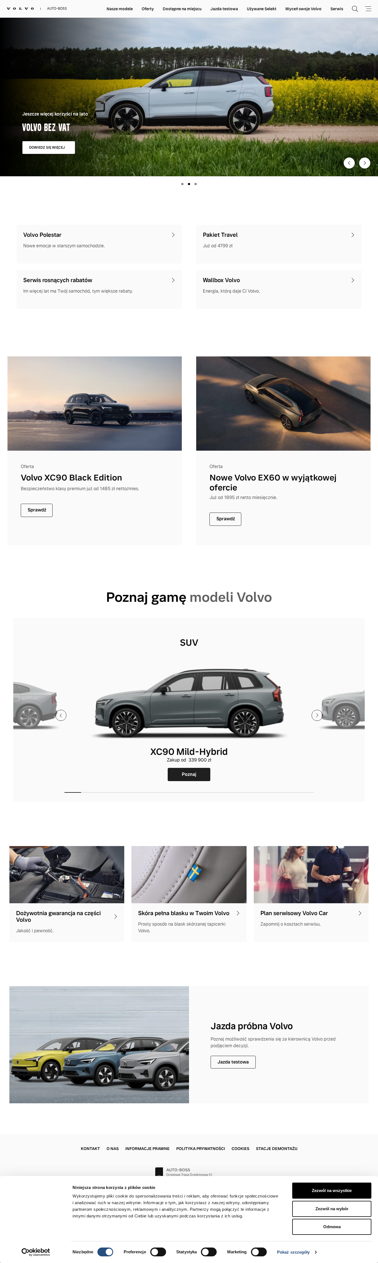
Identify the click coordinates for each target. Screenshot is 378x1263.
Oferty (148, 8)
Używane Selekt (261, 8)
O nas (113, 1148)
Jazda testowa (224, 8)
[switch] (158, 1252)
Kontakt (90, 1148)
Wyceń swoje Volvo (303, 8)
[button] (72, 792)
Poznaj (189, 774)
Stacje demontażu (276, 1148)
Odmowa (332, 1226)
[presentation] (60, 715)
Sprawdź (37, 510)
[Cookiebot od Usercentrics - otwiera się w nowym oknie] (36, 1252)
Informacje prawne (147, 1148)
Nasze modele (120, 8)
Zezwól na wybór (331, 1208)
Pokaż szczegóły (293, 1252)
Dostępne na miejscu (182, 8)
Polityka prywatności (200, 1148)
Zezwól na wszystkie (332, 1190)
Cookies (240, 1148)
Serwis (336, 8)
